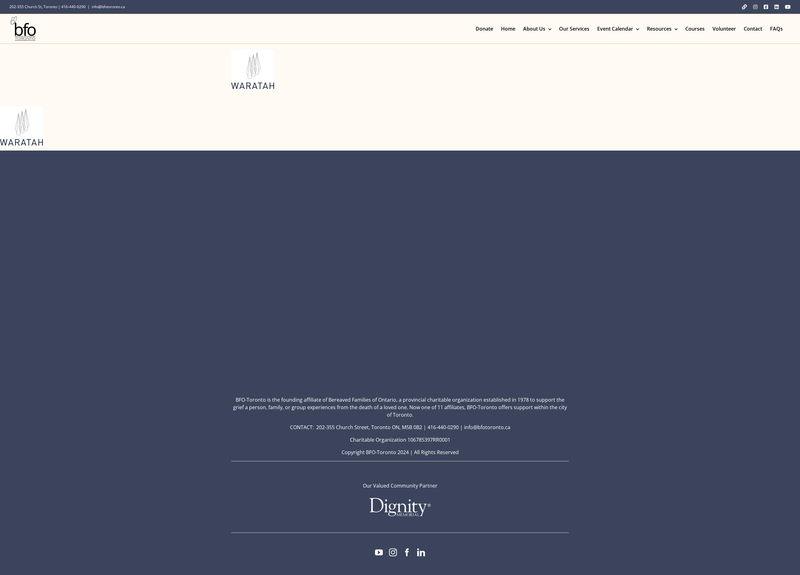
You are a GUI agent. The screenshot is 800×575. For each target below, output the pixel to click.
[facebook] (407, 552)
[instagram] (393, 552)
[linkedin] (421, 552)
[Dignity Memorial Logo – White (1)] (400, 499)
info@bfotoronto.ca (108, 6)
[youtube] (379, 552)
